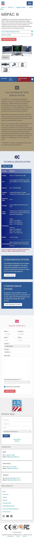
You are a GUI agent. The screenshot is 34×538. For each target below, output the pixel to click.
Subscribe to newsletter (13, 386)
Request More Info (22, 79)
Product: (7, 349)
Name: (6, 331)
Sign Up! (6, 435)
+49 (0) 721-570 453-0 (11, 466)
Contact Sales (9, 275)
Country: (7, 343)
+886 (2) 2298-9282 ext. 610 (12, 478)
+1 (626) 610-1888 (10, 455)
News (4, 491)
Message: (7, 355)
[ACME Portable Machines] (3, 3)
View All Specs (7, 166)
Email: (6, 337)
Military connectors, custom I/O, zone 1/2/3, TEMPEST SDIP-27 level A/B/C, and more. (19, 244)
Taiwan (18, 536)
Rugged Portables (21, 7)
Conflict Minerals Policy (9, 506)
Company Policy (7, 503)
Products (10, 7)
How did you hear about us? (12, 379)
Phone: (20, 337)
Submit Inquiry (9, 391)
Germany (25, 536)
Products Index (6, 511)
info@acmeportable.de (12, 468)
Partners (5, 500)
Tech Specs (11, 79)
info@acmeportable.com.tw (13, 480)
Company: (21, 331)
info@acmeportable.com (12, 457)
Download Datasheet (9, 39)
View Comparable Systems (13, 304)
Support (5, 497)
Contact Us (5, 494)
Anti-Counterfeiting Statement (11, 509)
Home (2, 7)
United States (10, 536)
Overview (4, 78)
